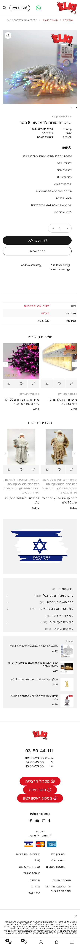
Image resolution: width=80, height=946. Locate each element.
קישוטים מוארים (50, 20)
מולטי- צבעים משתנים (36, 306)
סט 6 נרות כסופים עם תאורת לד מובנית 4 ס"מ (34, 646)
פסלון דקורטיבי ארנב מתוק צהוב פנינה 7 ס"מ (34, 679)
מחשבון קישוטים (55, 866)
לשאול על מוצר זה (58, 269)
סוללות (45, 313)
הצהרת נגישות (31, 873)
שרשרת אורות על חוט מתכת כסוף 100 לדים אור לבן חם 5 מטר (33, 664)
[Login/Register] (41, 942)
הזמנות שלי (58, 860)
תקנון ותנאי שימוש (29, 866)
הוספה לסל (35, 240)
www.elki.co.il (12, 933)
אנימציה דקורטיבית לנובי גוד (60, 479)
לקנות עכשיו (37, 251)
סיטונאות (35, 880)
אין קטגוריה (66, 589)
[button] (8, 35)
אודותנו (36, 886)
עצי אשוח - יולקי (63, 615)
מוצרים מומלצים (62, 880)
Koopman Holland (62, 116)
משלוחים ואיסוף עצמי (27, 854)
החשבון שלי (58, 854)
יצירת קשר (34, 892)
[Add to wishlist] (61, 265)
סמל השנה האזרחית (60, 602)
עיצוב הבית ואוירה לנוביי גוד (56, 609)
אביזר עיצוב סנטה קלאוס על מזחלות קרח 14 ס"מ (34, 697)
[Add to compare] (32, 265)
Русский (20, 8)
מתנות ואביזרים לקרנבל (58, 595)
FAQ (37, 860)
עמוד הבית (68, 20)
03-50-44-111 (39, 750)
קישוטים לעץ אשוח (61, 622)
